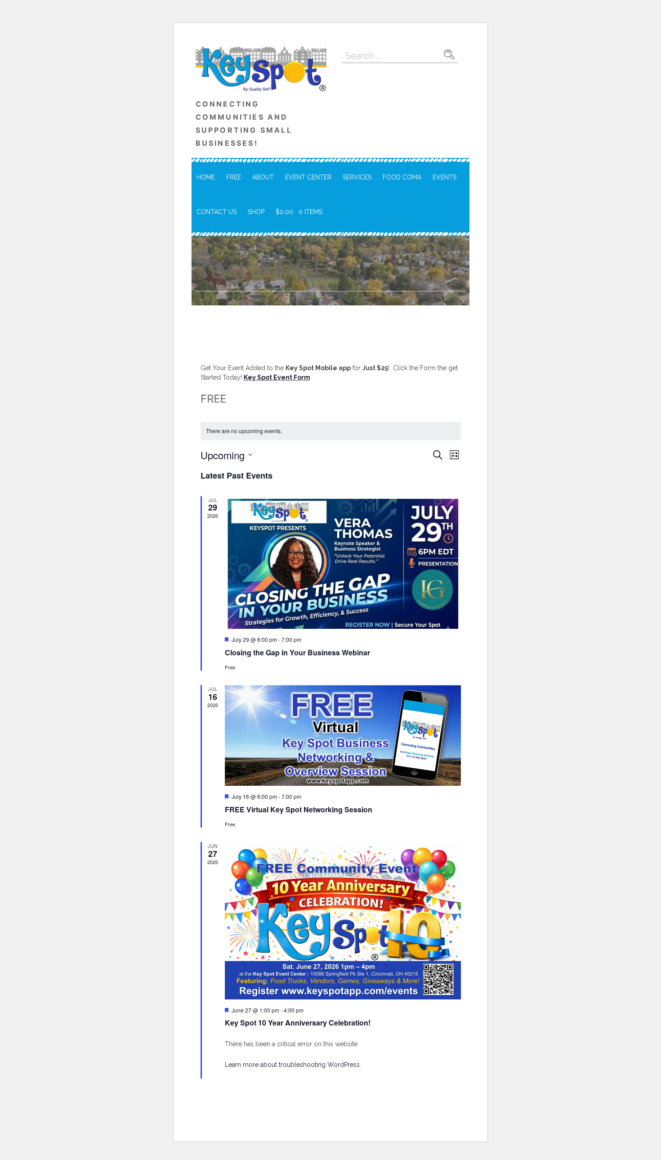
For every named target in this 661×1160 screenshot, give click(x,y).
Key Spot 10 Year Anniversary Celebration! (298, 1022)
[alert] (331, 431)
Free (233, 177)
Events (444, 177)
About (263, 177)
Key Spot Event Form (277, 377)
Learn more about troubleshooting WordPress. (293, 1064)
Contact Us (217, 211)
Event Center (308, 177)
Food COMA (402, 177)
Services (357, 177)
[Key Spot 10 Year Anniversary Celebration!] (343, 920)
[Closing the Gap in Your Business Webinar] (343, 562)
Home (206, 177)
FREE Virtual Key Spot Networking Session (298, 809)
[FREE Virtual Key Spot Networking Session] (343, 735)
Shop (256, 211)
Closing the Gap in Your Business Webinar (297, 652)
